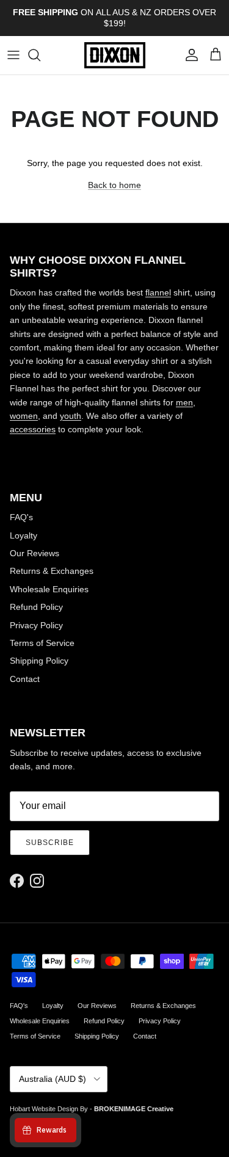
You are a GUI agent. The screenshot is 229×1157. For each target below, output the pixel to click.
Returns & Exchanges (51, 571)
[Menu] (13, 55)
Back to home (114, 185)
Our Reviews (34, 553)
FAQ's (21, 517)
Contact (25, 679)
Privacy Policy (36, 625)
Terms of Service (42, 643)
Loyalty (23, 535)
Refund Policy (36, 607)
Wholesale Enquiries (49, 589)
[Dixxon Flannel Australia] (114, 55)
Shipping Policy (39, 661)
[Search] (40, 55)
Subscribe (50, 842)
